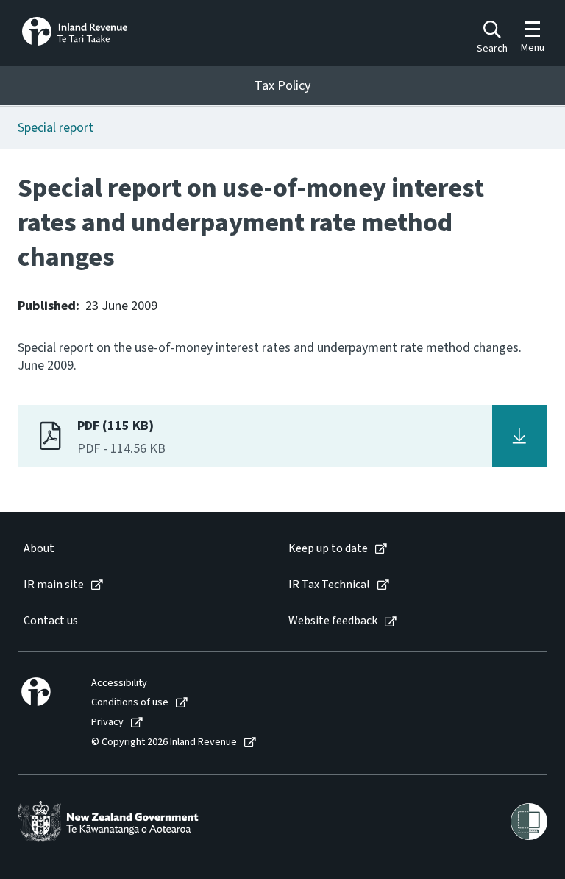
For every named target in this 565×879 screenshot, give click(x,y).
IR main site (54, 585)
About (39, 549)
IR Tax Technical (329, 585)
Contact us (51, 621)
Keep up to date (328, 549)
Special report (55, 128)
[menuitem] (140, 549)
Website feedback (332, 621)
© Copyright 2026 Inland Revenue (164, 742)
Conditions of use (129, 702)
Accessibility (119, 683)
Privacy (107, 722)
